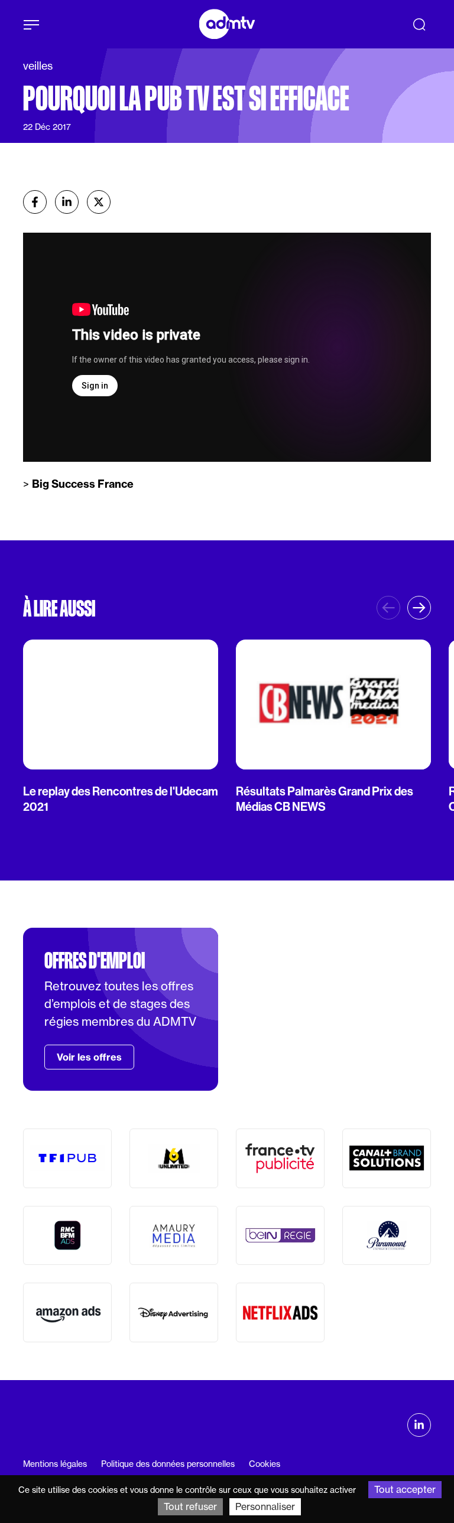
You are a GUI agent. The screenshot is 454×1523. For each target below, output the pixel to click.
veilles (38, 66)
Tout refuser (190, 1506)
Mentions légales (55, 1464)
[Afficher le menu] (31, 25)
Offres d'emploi (94, 961)
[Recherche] (419, 24)
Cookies (264, 1464)
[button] (419, 607)
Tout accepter (405, 1489)
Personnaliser (265, 1506)
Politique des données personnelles (168, 1464)
